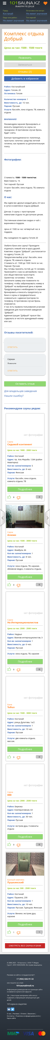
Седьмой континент (19, 444)
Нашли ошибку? (14, 395)
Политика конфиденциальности (28, 1016)
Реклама (16, 1014)
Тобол (11, 707)
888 (9, 794)
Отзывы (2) (25, 71)
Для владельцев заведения (20, 391)
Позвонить (25, 57)
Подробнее (25, 489)
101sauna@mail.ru (25, 985)
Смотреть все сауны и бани (25, 946)
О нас (9, 1014)
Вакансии (31, 1014)
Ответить (13, 347)
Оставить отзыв (25, 383)
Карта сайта (11, 1018)
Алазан (11, 535)
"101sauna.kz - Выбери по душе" (25, 4)
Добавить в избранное (25, 78)
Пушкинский (15, 882)
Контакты (10, 1016)
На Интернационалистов (22, 622)
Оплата (23, 1014)
